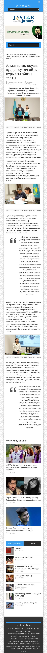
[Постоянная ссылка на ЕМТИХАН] (10, 554)
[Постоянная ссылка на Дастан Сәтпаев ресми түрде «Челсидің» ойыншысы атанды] (23, 525)
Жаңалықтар (19, 82)
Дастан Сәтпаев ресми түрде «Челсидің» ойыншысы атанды (19, 529)
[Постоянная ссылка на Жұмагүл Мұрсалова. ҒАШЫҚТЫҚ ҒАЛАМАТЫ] (10, 600)
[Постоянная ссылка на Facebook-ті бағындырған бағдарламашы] (10, 590)
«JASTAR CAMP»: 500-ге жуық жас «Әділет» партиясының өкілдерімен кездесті (21, 467)
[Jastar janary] (23, 21)
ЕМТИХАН (18, 548)
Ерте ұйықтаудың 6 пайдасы (26, 603)
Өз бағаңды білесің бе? (23, 557)
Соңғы (32, 544)
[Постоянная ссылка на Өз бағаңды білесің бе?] (10, 563)
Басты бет (12, 54)
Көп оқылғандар (14, 544)
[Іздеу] (39, 2)
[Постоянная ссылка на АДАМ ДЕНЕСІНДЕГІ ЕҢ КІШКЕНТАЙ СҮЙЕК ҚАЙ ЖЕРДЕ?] (10, 572)
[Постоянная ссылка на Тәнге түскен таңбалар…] (10, 581)
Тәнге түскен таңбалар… (24, 576)
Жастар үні (22, 54)
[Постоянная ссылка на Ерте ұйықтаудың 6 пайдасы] (10, 609)
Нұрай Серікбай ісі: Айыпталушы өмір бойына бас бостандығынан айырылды (23, 499)
